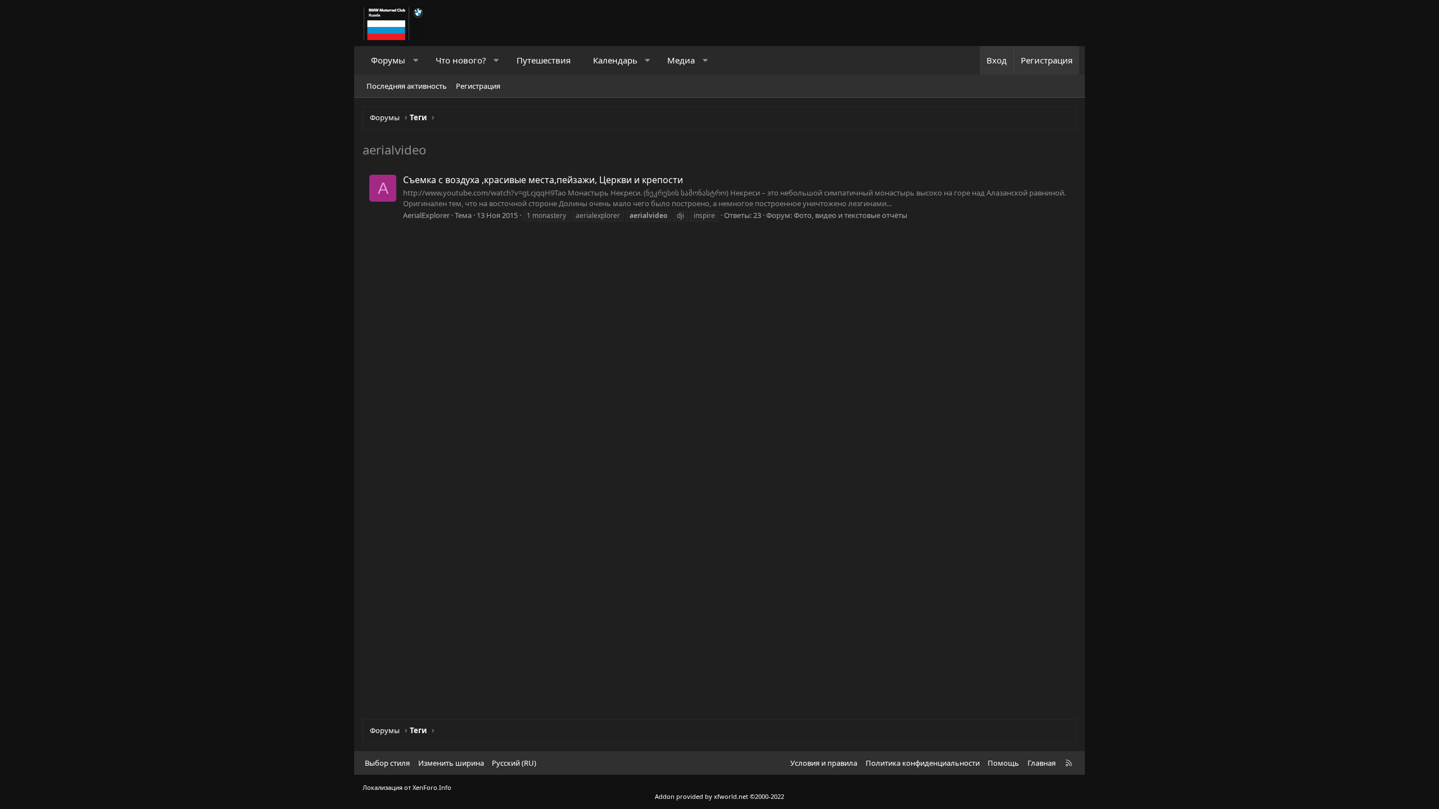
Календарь (615, 60)
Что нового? (461, 60)
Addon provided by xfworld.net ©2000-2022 (719, 796)
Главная (1042, 763)
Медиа (681, 60)
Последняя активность (406, 86)
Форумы (388, 60)
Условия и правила (823, 763)
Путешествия (544, 60)
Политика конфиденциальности (923, 763)
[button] (415, 60)
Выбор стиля (387, 763)
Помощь (1003, 763)
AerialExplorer (426, 215)
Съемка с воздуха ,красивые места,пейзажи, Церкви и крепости (543, 180)
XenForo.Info (432, 787)
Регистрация (478, 86)
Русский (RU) (514, 763)
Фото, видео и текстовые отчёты (850, 215)
